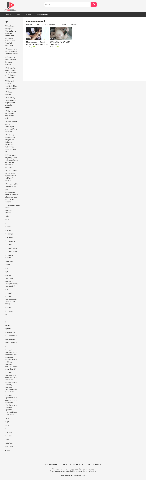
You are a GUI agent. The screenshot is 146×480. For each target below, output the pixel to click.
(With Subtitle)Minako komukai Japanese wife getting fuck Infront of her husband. (11, 196)
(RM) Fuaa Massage (8, 93)
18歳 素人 (8, 275)
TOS (88, 464)
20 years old (9, 311)
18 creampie (9, 234)
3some (7, 325)
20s (6, 314)
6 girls (7, 418)
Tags (18, 14)
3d (5, 318)
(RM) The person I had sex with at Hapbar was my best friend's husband (11, 175)
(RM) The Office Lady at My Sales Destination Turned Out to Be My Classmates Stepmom (11, 161)
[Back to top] (138, 473)
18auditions (9, 261)
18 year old (8, 244)
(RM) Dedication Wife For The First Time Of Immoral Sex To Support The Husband (11, 73)
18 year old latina (11, 248)
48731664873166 (11, 336)
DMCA (64, 464)
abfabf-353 (9, 446)
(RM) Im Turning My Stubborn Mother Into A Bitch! (10, 114)
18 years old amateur (9, 256)
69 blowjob (8, 432)
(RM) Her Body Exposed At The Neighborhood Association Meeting (10, 102)
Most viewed (50, 24)
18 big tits (8, 230)
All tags (8, 450)
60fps (7, 425)
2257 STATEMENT (52, 464)
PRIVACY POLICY (76, 464)
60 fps (7, 422)
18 (5, 223)
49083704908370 (11, 343)
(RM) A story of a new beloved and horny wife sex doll (11, 51)
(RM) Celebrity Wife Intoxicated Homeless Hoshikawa (10, 60)
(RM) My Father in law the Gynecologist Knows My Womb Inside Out (11, 126)
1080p (7, 216)
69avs (7, 439)
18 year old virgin (11, 252)
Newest (29, 24)
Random (74, 24)
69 (5, 429)
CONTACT (97, 464)
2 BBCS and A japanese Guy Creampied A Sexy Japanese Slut (11, 282)
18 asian (8, 227)
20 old (7, 289)
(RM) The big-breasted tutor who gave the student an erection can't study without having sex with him (10, 143)
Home (8, 14)
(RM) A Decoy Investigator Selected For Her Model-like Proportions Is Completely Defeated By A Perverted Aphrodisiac (10, 35)
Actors (28, 14)
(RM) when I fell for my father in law (11, 185)
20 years (8, 307)
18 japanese (9, 237)
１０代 (7, 220)
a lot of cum (9, 443)
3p (5, 321)
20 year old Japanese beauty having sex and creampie (11, 300)
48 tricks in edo (10, 332)
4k (5, 346)
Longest (63, 24)
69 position (8, 436)
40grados (8, 329)
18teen (7, 265)
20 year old (8, 293)
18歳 (6, 272)
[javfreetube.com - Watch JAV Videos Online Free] (10, 6)
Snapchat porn (42, 14)
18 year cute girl (10, 241)
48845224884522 (11, 339)
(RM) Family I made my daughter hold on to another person (11, 84)
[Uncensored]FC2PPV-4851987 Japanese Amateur (12, 209)
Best (38, 24)
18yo (6, 268)
